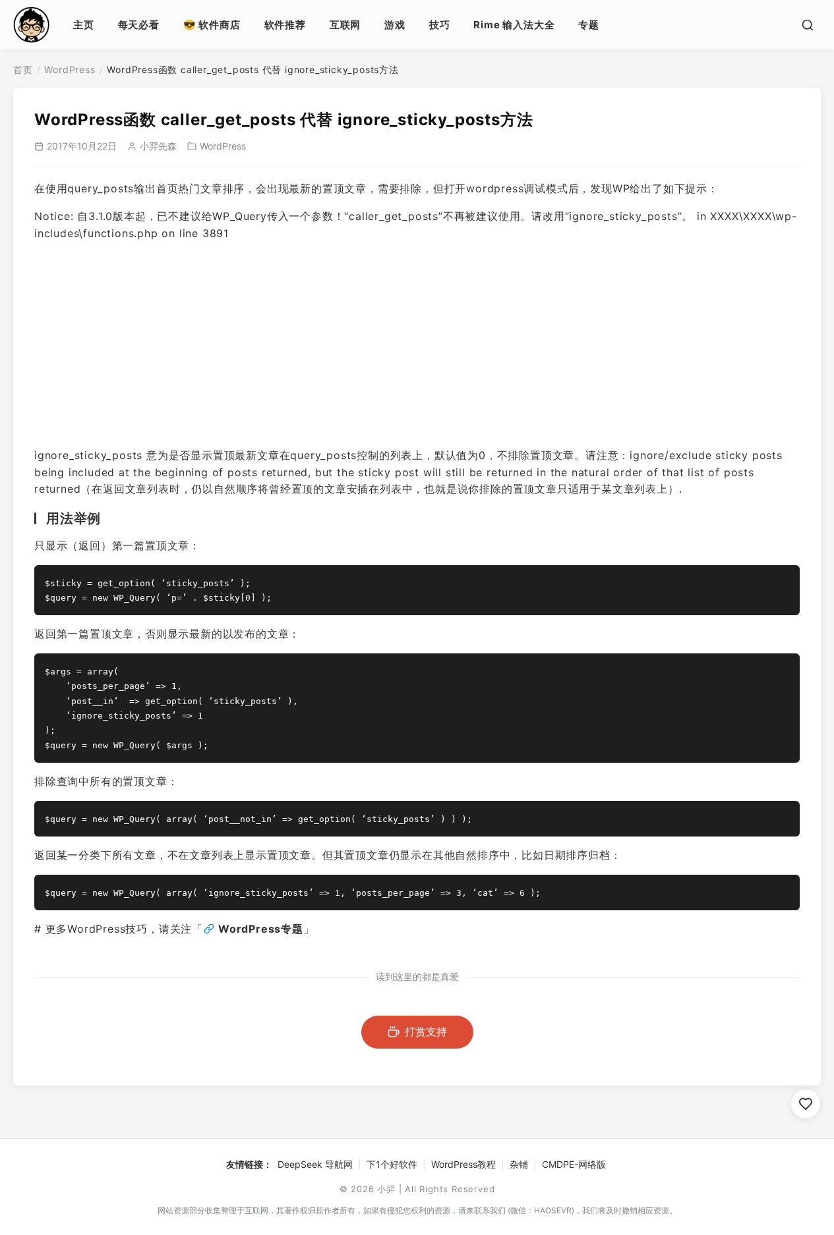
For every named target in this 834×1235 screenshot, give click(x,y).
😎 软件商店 (212, 24)
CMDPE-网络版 (574, 1164)
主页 (83, 24)
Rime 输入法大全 (513, 24)
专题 (588, 24)
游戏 (394, 24)
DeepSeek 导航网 (315, 1164)
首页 (23, 69)
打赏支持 (426, 1031)
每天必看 (139, 24)
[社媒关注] (805, 1104)
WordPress (69, 69)
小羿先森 (158, 145)
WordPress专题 (260, 928)
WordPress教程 (463, 1164)
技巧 (439, 24)
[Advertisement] (417, 344)
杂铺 (519, 1164)
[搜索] (807, 25)
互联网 (345, 24)
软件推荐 (285, 24)
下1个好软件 (392, 1164)
